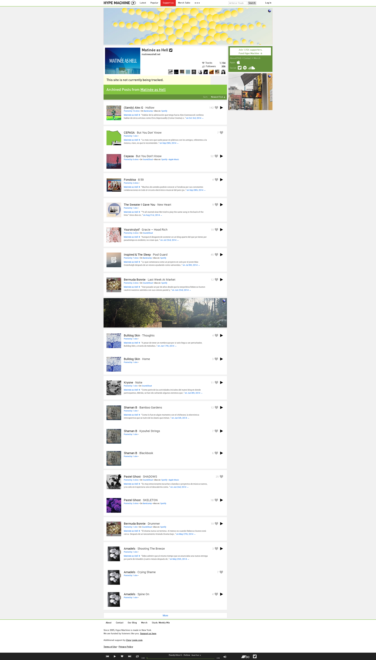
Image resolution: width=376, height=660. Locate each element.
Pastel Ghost (132, 476)
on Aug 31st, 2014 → (152, 215)
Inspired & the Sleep (137, 255)
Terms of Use (110, 646)
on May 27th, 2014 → (186, 534)
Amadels (129, 548)
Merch (257, 58)
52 (212, 156)
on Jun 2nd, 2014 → (179, 487)
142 (211, 107)
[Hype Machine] (121, 3)
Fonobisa (130, 180)
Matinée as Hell (155, 50)
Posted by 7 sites (131, 258)
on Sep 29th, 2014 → (169, 143)
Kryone (128, 382)
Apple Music (174, 159)
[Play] (221, 107)
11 (212, 382)
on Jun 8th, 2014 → (194, 392)
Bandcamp (148, 111)
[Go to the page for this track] (113, 113)
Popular (154, 3)
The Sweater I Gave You (139, 205)
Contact (247, 58)
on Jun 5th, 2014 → (180, 417)
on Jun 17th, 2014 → (167, 345)
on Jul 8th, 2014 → (191, 265)
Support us (168, 3)
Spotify (164, 111)
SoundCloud (148, 159)
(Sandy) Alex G (175, 655)
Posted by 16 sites (132, 111)
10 (212, 229)
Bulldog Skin (132, 335)
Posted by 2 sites (131, 183)
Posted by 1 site (130, 135)
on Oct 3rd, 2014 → (195, 118)
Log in (268, 3)
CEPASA (129, 132)
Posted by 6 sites (131, 159)
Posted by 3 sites (131, 479)
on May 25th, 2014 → (179, 559)
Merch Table (184, 3)
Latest (143, 3)
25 (217, 476)
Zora (128, 640)
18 (212, 500)
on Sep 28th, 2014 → (196, 190)
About (108, 623)
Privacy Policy (126, 646)
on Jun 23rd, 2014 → (181, 290)
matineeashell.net (151, 54)
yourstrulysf (132, 230)
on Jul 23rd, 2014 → (169, 240)
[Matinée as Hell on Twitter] (170, 50)
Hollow (187, 655)
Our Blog (132, 623)
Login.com (137, 640)
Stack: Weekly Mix (161, 623)
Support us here (148, 633)
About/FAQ (235, 58)
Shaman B (130, 407)
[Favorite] (216, 107)
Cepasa (129, 156)
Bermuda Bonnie (135, 279)
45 (212, 254)
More (165, 615)
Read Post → (196, 655)
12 (212, 279)
